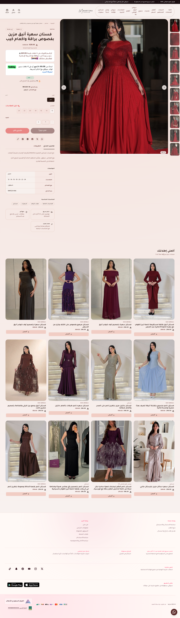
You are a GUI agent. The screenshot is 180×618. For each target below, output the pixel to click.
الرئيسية (52, 23)
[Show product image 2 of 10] (175, 39)
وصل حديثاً (107, 11)
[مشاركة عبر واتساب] (42, 139)
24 (19, 111)
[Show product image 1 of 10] (175, 25)
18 (35, 111)
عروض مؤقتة (113, 11)
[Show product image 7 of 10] (175, 108)
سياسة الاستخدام (82, 538)
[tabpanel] (30, 178)
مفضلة (18, 29)
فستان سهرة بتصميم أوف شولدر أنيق (115, 325)
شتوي (140, 11)
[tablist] (30, 147)
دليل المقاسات (11, 106)
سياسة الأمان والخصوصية (79, 541)
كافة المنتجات (169, 11)
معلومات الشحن (82, 528)
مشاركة (9, 29)
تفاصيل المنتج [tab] (49, 146)
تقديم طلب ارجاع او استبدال (166, 531)
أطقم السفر (153, 11)
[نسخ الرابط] (18, 139)
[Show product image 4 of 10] (175, 66)
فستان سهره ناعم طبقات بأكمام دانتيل (72, 406)
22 (24, 111)
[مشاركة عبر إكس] (37, 139)
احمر (51, 99)
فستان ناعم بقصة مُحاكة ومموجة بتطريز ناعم (27, 487)
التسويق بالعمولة (82, 531)
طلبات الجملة (83, 534)
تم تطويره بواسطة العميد (159, 604)
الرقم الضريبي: (17, 608)
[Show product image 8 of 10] (175, 121)
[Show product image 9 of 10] (175, 135)
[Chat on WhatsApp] (174, 612)
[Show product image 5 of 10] (175, 80)
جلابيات (147, 11)
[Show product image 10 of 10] (175, 149)
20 (30, 111)
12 (52, 111)
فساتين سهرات (100, 11)
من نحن (85, 525)
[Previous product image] (164, 87)
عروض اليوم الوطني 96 (134, 11)
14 (46, 111)
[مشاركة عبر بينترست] (23, 139)
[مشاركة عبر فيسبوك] (32, 139)
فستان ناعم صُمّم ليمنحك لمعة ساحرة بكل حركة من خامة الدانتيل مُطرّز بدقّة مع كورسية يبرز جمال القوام (112, 489)
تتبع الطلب (171, 528)
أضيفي (153, 334)
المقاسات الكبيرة (120, 11)
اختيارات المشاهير (160, 11)
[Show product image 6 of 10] (175, 94)
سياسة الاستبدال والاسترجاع (165, 525)
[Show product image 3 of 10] (175, 53)
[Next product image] (63, 87)
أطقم (128, 11)
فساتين (46, 23)
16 (41, 111)
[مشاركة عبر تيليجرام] (28, 139)
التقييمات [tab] (37, 146)
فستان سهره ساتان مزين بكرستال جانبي (157, 487)
